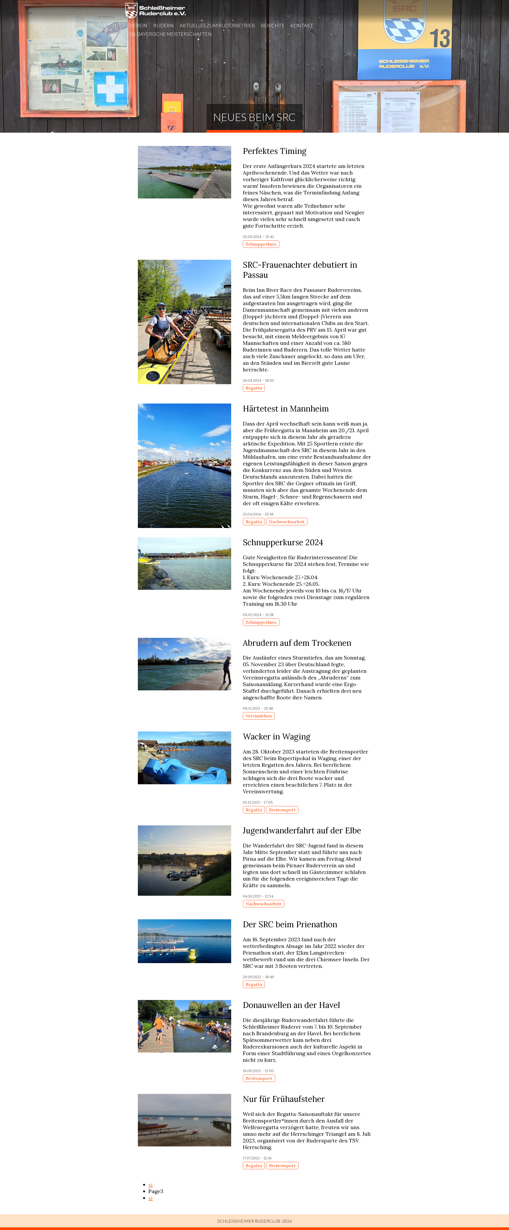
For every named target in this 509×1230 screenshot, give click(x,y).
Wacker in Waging (276, 736)
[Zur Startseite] (155, 16)
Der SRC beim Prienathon (290, 924)
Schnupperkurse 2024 (283, 542)
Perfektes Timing (274, 151)
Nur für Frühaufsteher (284, 1099)
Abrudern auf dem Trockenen (297, 643)
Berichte (272, 25)
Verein (138, 25)
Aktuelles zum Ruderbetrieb (217, 25)
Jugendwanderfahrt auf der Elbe (302, 830)
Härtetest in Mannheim (286, 409)
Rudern (163, 25)
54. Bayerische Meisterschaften (171, 34)
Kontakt (302, 25)
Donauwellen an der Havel (291, 1005)
